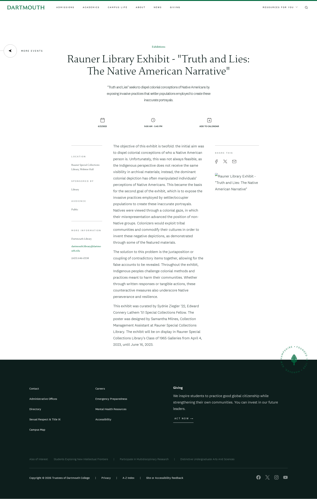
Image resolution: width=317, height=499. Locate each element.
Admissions (65, 7)
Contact (34, 388)
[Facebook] (258, 478)
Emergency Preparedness (111, 399)
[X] (267, 478)
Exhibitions (158, 47)
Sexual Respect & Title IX (45, 419)
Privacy (106, 478)
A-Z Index (128, 478)
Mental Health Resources (110, 409)
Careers (100, 388)
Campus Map (37, 429)
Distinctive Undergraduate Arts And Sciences (207, 459)
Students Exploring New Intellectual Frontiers (81, 459)
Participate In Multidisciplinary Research (144, 459)
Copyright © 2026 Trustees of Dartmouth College (59, 478)
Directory (35, 409)
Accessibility (103, 419)
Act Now (181, 418)
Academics (91, 7)
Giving (175, 7)
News (158, 7)
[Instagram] (276, 478)
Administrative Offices (43, 399)
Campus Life (117, 7)
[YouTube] (285, 478)
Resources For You (278, 7)
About (140, 7)
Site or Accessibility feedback (164, 478)
